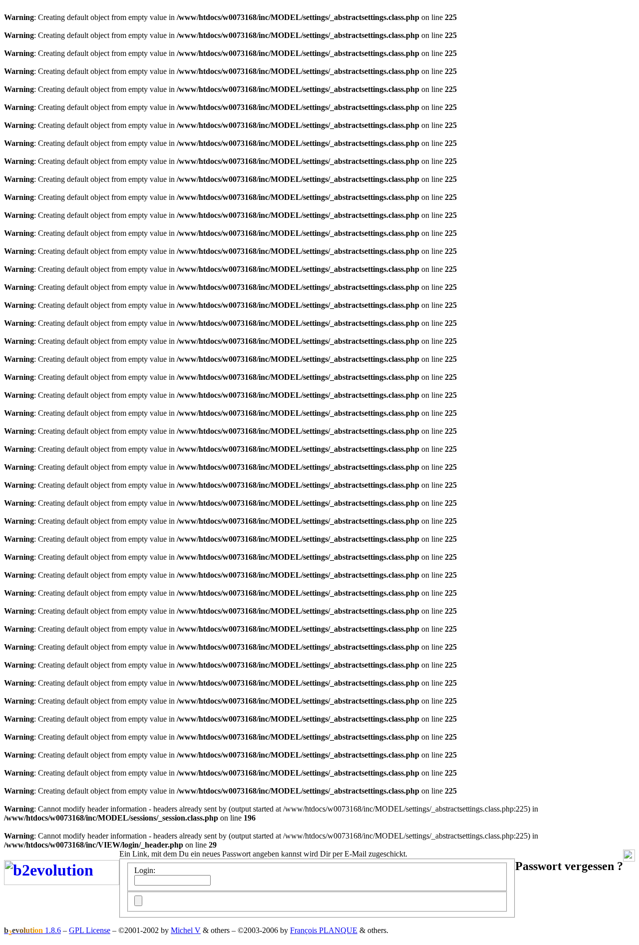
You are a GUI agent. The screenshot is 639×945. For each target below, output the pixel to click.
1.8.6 (32, 930)
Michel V (186, 930)
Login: (144, 870)
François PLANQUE (323, 930)
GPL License (89, 930)
